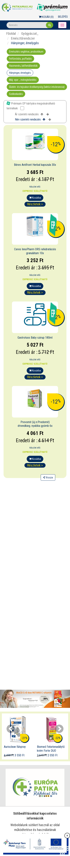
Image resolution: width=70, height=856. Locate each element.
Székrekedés (16, 93)
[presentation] (11, 729)
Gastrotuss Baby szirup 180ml (35, 337)
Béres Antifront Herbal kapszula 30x (35, 165)
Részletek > (35, 204)
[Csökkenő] (47, 114)
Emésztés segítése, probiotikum (26, 51)
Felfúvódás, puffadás (20, 58)
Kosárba (36, 197)
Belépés (63, 16)
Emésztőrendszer (22, 38)
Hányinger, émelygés (20, 72)
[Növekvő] (41, 114)
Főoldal (11, 33)
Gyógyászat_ (29, 33)
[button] (5, 699)
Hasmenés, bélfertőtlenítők (23, 65)
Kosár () (47, 17)
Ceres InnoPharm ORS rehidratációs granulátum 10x (35, 251)
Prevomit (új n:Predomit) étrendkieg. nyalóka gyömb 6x (35, 424)
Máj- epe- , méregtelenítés (22, 79)
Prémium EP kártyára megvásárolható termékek (31, 106)
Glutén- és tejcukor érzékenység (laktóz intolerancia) (37, 86)
